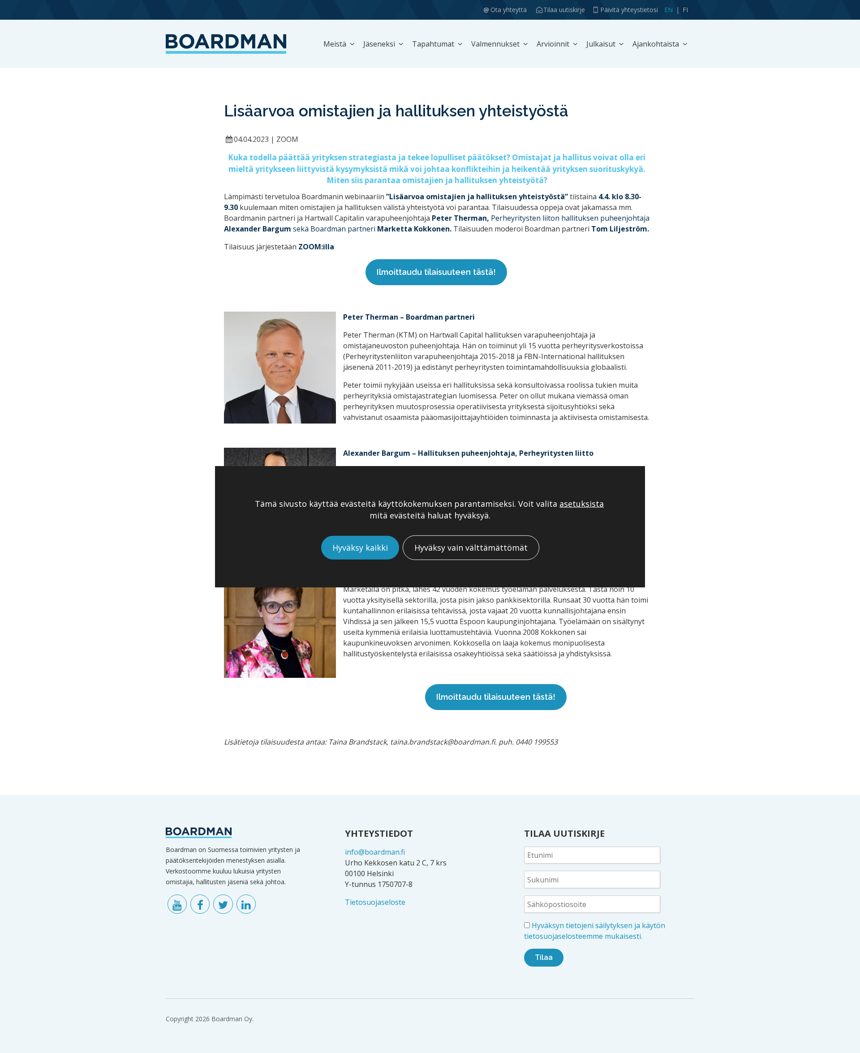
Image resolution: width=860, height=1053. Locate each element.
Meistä (334, 44)
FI (685, 9)
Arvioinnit (553, 44)
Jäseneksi (379, 44)
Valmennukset (495, 44)
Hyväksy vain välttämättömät (471, 547)
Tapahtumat (433, 44)
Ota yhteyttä (508, 9)
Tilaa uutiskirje (564, 9)
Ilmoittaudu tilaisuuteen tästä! (436, 272)
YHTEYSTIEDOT (379, 833)
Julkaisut (600, 44)
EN (668, 9)
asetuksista (581, 504)
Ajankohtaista (655, 44)
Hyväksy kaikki (360, 547)
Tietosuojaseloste (375, 902)
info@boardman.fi (375, 852)
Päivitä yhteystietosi (629, 9)
